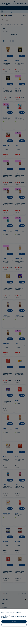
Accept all (14, 621)
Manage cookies (14, 625)
